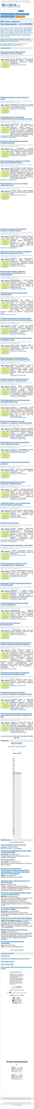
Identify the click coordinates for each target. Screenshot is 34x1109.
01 (13, 773)
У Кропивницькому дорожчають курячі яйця (16, 545)
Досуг (7, 41)
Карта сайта (28, 1098)
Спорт (19, 40)
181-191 (16, 738)
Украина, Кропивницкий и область (10, 55)
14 (13, 799)
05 (13, 781)
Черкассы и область (17, 35)
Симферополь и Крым (14, 33)
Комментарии (22, 64)
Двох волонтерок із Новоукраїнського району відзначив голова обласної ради (15, 358)
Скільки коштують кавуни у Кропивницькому (10, 623)
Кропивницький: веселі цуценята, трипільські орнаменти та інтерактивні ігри (16, 693)
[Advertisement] (15, 82)
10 (13, 791)
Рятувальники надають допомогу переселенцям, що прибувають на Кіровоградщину (12, 273)
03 (13, 777)
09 (13, 789)
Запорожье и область (19, 28)
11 (13, 793)
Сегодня (11, 746)
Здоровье (2, 41)
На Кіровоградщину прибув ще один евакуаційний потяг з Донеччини (13, 564)
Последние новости (5, 45)
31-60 (7, 736)
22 (13, 815)
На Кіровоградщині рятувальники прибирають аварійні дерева (12, 482)
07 (13, 785)
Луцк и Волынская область (21, 31)
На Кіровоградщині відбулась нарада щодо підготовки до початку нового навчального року (16, 715)
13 (13, 797)
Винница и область (28, 28)
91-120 (17, 736)
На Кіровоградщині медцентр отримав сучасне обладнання (14, 604)
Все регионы (3, 27)
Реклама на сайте (19, 1098)
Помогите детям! (14, 41)
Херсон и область (26, 34)
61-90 (12, 736)
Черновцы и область (5, 36)
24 (13, 819)
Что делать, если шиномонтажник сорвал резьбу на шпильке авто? (16, 893)
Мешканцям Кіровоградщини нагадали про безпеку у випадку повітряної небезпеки (16, 643)
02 (13, 775)
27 (13, 825)
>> (13, 757)
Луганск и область (9, 31)
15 (13, 801)
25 (13, 821)
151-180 (29, 736)
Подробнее (13, 64)
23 (13, 817)
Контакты (11, 1098)
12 (13, 795)
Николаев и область (9, 32)
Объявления (22, 38)
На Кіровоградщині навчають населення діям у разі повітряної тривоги (15, 161)
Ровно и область (4, 33)
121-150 (23, 736)
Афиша (28, 38)
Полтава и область (28, 32)
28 (13, 827)
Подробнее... (13, 984)
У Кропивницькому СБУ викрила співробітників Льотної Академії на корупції (16, 118)
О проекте (5, 1098)
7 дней (17, 746)
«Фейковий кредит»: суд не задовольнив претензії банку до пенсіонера (15, 504)
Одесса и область (19, 32)
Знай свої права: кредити (9, 523)
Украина (11, 44)
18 (13, 807)
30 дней (23, 746)
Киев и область (10, 27)
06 (13, 783)
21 (13, 813)
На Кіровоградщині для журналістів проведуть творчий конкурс (13, 229)
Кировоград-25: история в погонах (13, 845)
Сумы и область (24, 33)
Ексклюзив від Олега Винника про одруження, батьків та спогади (12, 52)
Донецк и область (9, 28)
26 (13, 823)
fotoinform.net (16, 57)
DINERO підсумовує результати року (14, 930)
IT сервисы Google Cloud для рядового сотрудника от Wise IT (15, 908)
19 (13, 809)
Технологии (29, 40)
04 (13, 779)
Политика (15, 40)
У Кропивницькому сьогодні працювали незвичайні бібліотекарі (15, 401)
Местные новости (4, 38)
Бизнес (10, 40)
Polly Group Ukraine (8, 860)
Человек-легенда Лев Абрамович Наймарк (16, 918)
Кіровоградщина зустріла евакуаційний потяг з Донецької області (14, 443)
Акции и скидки (14, 38)
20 (13, 811)
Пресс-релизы (4, 40)
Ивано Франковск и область (16, 29)
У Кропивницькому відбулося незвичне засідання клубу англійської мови (14, 673)
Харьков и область (19, 27)
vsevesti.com (19, 1105)
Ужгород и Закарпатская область (13, 34)
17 (13, 805)
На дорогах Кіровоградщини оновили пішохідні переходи (14, 142)
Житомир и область (5, 29)
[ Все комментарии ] (16, 842)
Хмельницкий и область (6, 35)
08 (13, 787)
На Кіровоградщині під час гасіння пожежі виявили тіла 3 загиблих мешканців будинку (16, 319)
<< (13, 750)
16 (13, 803)
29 (13, 829)
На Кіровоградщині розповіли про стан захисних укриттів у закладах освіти (14, 379)
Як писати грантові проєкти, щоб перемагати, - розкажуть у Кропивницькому (16, 422)
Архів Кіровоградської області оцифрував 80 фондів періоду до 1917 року (15, 252)
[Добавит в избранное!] (8, 992)
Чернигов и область (26, 35)
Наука (23, 40)
